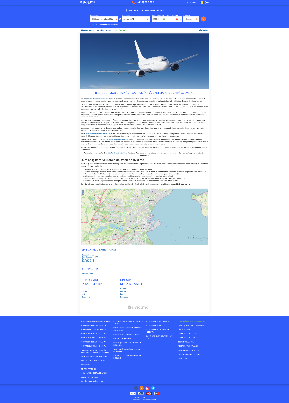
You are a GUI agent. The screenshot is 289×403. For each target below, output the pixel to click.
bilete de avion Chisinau (97, 99)
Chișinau (85, 288)
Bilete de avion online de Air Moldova (157, 330)
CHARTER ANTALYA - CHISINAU (93, 329)
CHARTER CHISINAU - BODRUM (93, 333)
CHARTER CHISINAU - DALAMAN (93, 342)
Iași (83, 294)
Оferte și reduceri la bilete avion (192, 325)
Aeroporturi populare (188, 346)
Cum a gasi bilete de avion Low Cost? (159, 337)
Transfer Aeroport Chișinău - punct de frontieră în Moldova (95, 351)
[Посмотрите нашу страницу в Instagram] (147, 388)
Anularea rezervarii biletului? (94, 356)
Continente (183, 358)
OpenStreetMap (195, 238)
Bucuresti (86, 297)
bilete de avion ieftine (117, 153)
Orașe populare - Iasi (187, 338)
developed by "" (144, 400)
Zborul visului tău (186, 342)
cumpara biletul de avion (96, 134)
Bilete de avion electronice (157, 321)
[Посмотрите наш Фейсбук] (136, 388)
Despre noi (85, 365)
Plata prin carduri (89, 377)
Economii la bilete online (188, 350)
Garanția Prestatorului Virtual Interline (127, 356)
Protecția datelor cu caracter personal (127, 343)
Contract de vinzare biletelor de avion (128, 322)
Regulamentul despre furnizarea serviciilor (127, 329)
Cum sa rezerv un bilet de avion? (95, 321)
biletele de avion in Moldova (115, 139)
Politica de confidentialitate (126, 334)
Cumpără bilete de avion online (191, 321)
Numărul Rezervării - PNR (92, 381)
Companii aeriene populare (189, 354)
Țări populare (184, 329)
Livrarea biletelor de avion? (93, 360)
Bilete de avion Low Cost (157, 325)
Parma (84, 291)
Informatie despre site (123, 338)
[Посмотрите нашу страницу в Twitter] (153, 388)
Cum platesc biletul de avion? (94, 373)
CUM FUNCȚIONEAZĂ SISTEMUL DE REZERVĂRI (126, 350)
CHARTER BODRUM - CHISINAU (93, 338)
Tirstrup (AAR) (88, 273)
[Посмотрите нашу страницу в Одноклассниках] (141, 388)
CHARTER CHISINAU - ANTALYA (93, 325)
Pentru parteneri (88, 369)
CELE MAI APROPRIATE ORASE (106, 24)
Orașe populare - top (187, 333)
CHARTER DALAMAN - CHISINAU (93, 346)
